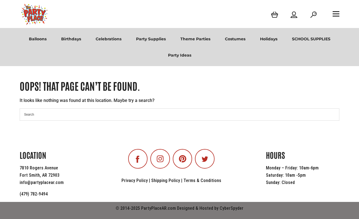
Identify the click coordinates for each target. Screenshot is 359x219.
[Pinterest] (182, 159)
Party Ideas (179, 55)
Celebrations (108, 38)
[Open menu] (336, 13)
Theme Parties (195, 38)
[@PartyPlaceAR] (138, 159)
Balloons (38, 38)
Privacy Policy (134, 180)
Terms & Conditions (202, 180)
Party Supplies (151, 38)
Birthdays (71, 38)
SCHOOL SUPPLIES (311, 38)
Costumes (235, 38)
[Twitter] (204, 159)
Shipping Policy (165, 180)
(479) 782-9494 (34, 194)
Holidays (268, 38)
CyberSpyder (231, 208)
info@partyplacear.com (42, 182)
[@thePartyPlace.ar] (160, 159)
